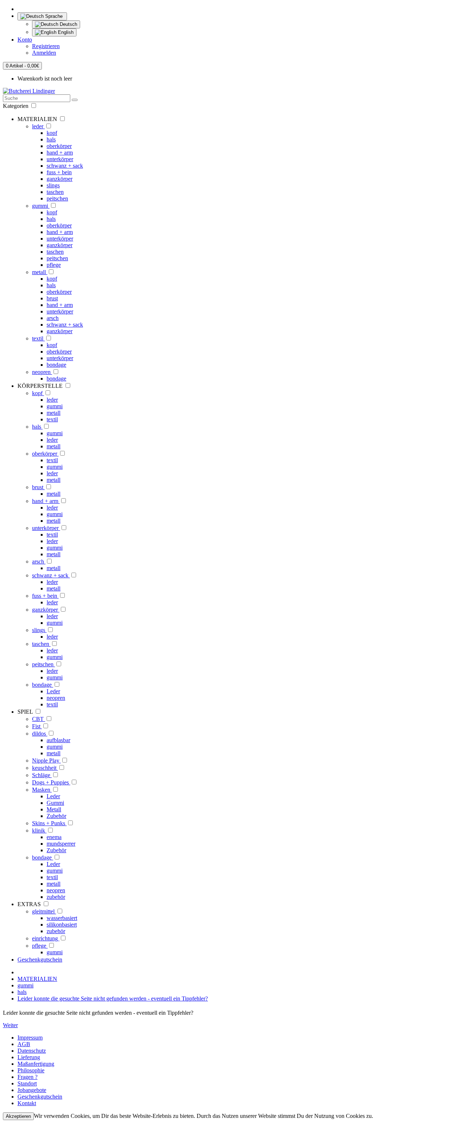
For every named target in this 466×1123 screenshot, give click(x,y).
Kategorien (16, 106)
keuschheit (45, 768)
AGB (23, 1044)
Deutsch (67, 24)
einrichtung (45, 938)
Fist (37, 726)
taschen (55, 192)
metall (39, 272)
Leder (53, 691)
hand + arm (60, 152)
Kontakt (26, 1103)
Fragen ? (27, 1077)
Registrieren (46, 46)
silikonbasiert (62, 924)
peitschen (57, 198)
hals (51, 139)
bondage (56, 365)
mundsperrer (61, 844)
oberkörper (59, 146)
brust (52, 298)
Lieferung (28, 1057)
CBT (38, 719)
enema (54, 837)
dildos (39, 733)
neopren (42, 372)
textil (38, 338)
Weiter (10, 1025)
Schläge (42, 775)
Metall (54, 809)
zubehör (56, 897)
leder (38, 126)
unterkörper (60, 159)
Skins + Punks (49, 823)
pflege (54, 265)
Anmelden (44, 53)
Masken (42, 790)
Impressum (30, 1037)
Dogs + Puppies (51, 782)
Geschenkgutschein (39, 959)
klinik (39, 830)
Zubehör (56, 816)
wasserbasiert (62, 918)
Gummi (55, 803)
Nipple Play (46, 760)
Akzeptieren (18, 1116)
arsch (53, 318)
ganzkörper (59, 179)
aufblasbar (58, 740)
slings (53, 185)
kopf (52, 133)
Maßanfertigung (35, 1064)
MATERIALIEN (37, 979)
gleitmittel (44, 911)
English (65, 32)
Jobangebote (31, 1090)
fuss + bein (59, 172)
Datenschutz (31, 1051)
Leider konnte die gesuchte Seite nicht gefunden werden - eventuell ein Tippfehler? (112, 998)
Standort (27, 1083)
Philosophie (30, 1070)
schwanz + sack (65, 166)
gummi (41, 206)
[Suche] (75, 100)
